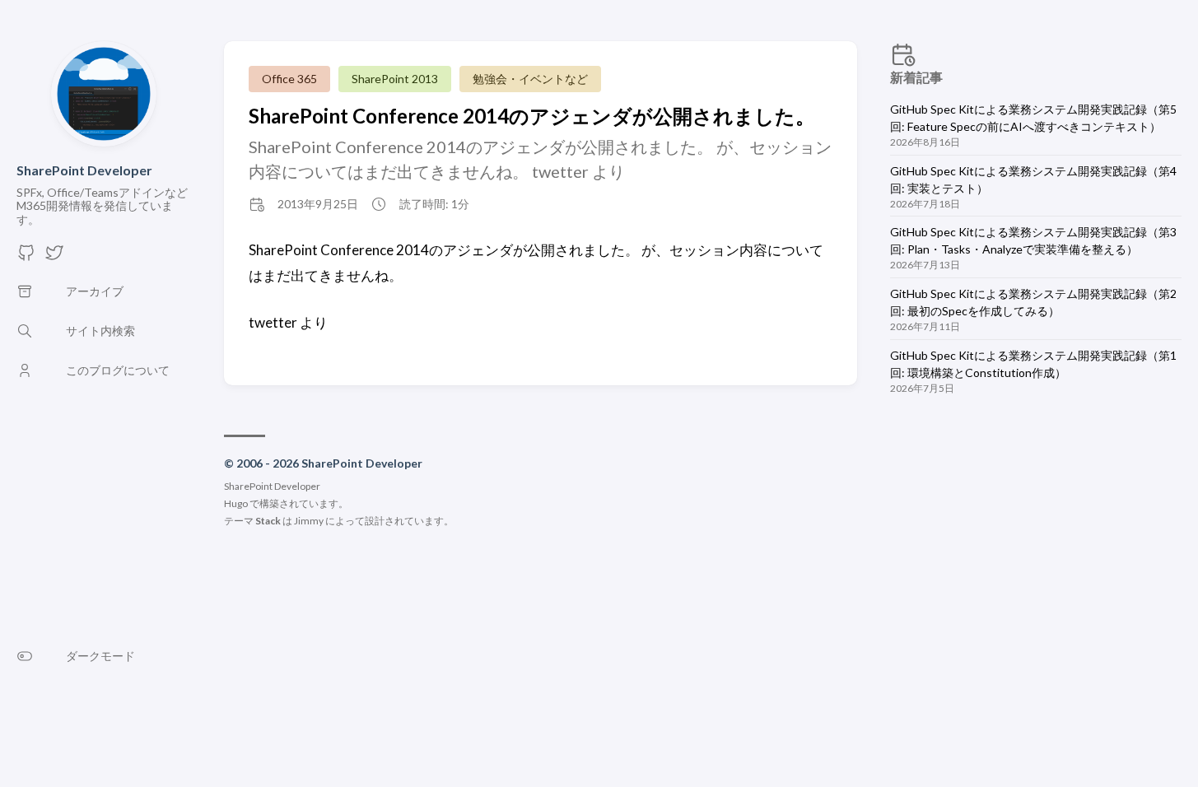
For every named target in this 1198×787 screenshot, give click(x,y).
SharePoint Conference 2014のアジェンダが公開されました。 (532, 116)
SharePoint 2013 (395, 79)
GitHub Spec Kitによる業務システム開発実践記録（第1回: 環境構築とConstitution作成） (1033, 364)
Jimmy (309, 521)
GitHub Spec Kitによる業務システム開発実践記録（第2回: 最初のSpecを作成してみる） (1033, 302)
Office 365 (289, 79)
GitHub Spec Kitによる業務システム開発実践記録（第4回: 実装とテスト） (1033, 179)
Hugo (236, 503)
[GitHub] (26, 257)
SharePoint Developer (84, 170)
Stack (268, 521)
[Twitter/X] (54, 257)
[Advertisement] (1036, 549)
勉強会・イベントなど (530, 79)
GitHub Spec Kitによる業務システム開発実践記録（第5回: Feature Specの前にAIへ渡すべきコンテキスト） (1033, 117)
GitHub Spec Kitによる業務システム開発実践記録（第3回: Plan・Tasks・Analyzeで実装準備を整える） (1033, 240)
